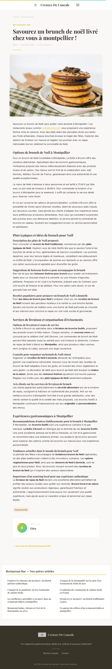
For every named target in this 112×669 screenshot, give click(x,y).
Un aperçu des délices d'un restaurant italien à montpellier (82, 609)
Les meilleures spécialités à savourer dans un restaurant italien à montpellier (29, 600)
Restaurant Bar (27, 17)
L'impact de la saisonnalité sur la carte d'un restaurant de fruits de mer (80, 582)
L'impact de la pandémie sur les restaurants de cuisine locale (28, 591)
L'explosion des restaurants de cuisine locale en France (81, 591)
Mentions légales (50, 653)
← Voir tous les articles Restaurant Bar (32, 546)
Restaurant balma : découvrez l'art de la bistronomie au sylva (26, 609)
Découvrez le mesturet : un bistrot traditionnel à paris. (82, 600)
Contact (65, 653)
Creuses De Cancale (55, 5)
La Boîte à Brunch (51, 128)
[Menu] (77, 5)
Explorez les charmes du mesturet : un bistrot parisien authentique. (29, 582)
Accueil (16, 17)
